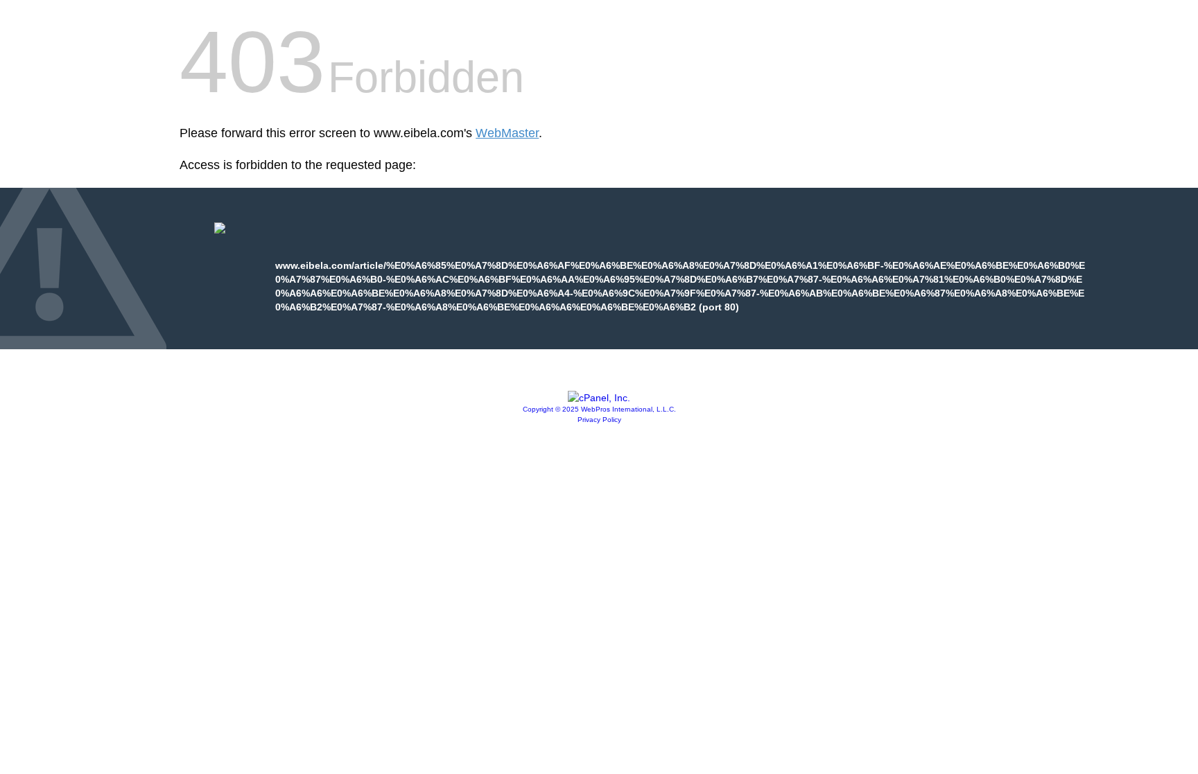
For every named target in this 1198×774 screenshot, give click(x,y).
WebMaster (507, 133)
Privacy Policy (599, 419)
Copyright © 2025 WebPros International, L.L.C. (599, 409)
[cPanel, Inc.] (599, 397)
